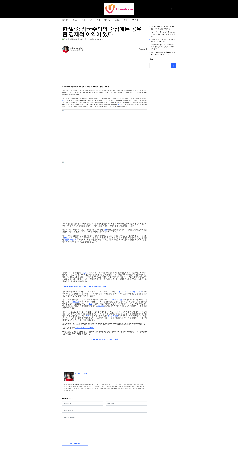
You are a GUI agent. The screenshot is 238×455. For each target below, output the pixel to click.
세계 (83, 20)
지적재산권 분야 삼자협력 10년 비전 (129, 292)
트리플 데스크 (113, 316)
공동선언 (85, 273)
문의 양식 (134, 20)
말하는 (66, 238)
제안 (105, 230)
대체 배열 (76, 302)
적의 (90, 304)
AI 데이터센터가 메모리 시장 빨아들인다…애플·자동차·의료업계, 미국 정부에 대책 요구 (163, 47)
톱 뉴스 (75, 20)
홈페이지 (65, 20)
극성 (119, 104)
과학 (98, 20)
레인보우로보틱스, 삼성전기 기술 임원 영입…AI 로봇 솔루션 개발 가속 (163, 28)
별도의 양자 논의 (70, 240)
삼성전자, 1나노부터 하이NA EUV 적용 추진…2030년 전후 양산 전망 (163, 53)
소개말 (64, 100)
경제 (90, 20)
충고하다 (100, 306)
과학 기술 (107, 20)
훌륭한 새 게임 (117, 300)
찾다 (151, 59)
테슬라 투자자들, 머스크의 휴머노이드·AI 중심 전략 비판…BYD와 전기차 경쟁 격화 (163, 34)
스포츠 (117, 20)
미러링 (87, 316)
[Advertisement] (105, 71)
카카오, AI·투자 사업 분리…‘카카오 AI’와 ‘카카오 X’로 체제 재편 (163, 40)
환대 (125, 20)
